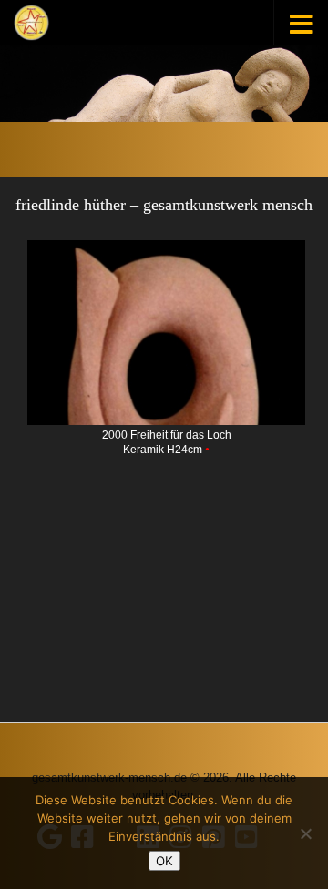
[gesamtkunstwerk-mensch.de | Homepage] (31, 23)
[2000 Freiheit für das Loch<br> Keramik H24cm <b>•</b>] (166, 333)
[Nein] (305, 833)
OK (164, 861)
